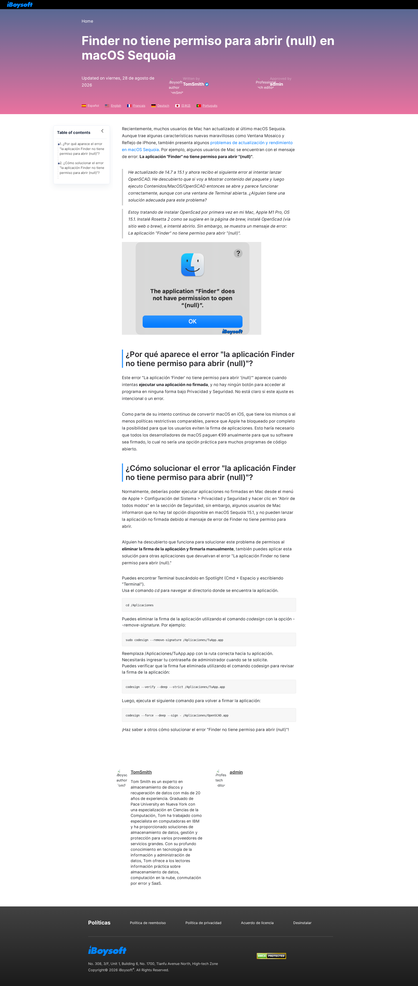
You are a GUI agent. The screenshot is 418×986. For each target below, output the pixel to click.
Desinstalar (302, 923)
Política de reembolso (148, 923)
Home (87, 21)
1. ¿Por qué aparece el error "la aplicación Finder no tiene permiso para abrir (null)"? (82, 149)
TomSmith (193, 84)
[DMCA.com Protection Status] (271, 952)
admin (276, 84)
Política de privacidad (203, 923)
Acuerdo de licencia (257, 923)
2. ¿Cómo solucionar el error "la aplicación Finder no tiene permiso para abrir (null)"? (82, 168)
